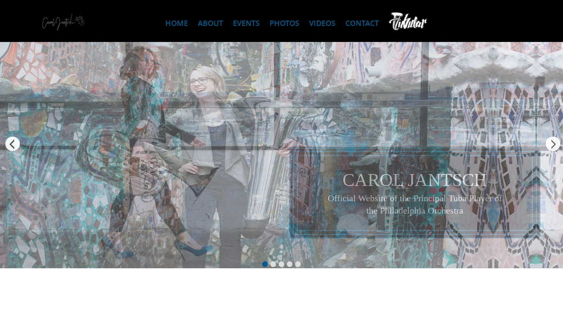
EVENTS (246, 23)
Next (552, 145)
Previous (10, 145)
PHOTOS (284, 23)
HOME (176, 23)
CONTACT (362, 23)
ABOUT (210, 23)
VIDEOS (322, 23)
